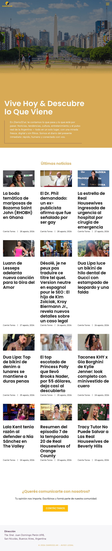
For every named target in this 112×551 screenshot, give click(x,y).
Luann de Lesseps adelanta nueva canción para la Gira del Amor (19, 275)
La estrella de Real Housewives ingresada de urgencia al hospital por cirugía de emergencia (91, 210)
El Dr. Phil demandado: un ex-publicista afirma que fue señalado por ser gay (55, 207)
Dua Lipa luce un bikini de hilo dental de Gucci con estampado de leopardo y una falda (93, 277)
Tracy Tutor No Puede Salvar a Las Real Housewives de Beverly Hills (93, 436)
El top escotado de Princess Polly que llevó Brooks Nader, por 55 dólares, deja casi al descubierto (55, 374)
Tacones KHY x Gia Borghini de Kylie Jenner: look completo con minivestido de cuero (93, 371)
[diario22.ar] (7, 4)
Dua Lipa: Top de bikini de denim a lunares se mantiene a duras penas (16, 369)
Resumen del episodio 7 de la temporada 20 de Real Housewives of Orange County (55, 441)
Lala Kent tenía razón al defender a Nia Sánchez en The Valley (18, 436)
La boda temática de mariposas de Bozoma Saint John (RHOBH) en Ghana (18, 205)
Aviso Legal (67, 545)
